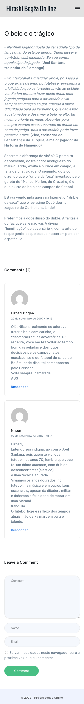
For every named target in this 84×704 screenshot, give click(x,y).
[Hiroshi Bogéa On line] (31, 8)
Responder (19, 387)
